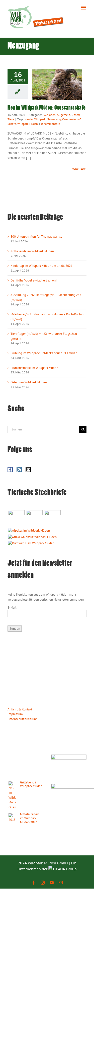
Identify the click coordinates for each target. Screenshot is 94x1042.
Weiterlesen (78, 168)
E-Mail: (12, 607)
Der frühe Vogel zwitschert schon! (34, 280)
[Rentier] (16, 518)
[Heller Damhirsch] (31, 543)
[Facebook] (10, 469)
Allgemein (63, 115)
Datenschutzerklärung (23, 719)
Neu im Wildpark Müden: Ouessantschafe (47, 108)
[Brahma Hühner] (34, 518)
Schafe (12, 124)
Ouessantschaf (71, 119)
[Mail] (28, 469)
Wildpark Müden (27, 124)
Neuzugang (54, 119)
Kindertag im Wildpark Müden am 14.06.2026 (41, 266)
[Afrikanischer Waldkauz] (32, 537)
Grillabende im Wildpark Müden (32, 251)
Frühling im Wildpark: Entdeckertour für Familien (44, 353)
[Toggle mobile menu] (83, 7)
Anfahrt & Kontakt (20, 709)
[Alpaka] (29, 530)
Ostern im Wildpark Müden (29, 382)
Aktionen (50, 115)
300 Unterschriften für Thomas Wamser (37, 236)
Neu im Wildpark (35, 119)
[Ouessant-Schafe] (52, 518)
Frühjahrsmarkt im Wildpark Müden (34, 368)
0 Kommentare (50, 124)
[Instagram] (19, 469)
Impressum (15, 714)
